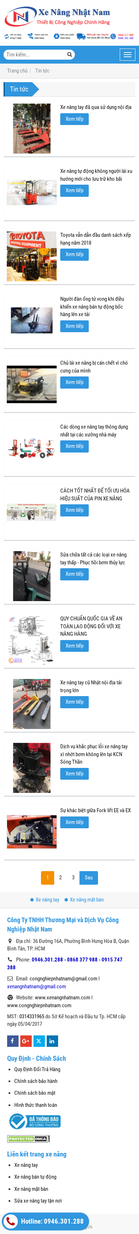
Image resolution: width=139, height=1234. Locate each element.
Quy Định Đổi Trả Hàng (37, 1069)
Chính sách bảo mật (34, 1093)
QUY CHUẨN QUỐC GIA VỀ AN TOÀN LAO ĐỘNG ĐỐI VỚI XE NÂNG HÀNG (91, 626)
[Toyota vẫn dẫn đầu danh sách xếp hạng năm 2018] (32, 256)
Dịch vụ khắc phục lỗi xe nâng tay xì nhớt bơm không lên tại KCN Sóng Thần (94, 754)
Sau (89, 877)
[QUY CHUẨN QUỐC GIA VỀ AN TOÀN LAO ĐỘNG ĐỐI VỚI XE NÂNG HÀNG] (32, 640)
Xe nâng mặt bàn (87, 899)
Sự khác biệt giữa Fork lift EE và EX (95, 810)
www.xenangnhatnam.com (62, 997)
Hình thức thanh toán (35, 1105)
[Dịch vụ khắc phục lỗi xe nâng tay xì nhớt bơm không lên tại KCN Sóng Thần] (32, 768)
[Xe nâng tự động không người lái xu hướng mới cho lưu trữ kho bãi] (32, 193)
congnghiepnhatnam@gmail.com (63, 978)
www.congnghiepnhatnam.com (39, 1005)
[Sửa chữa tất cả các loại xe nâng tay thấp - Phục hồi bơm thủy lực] (32, 576)
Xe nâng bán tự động (35, 1177)
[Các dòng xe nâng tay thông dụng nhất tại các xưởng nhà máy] (32, 448)
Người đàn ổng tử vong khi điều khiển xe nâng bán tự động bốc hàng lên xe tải (92, 307)
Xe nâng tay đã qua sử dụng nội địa (96, 107)
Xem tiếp (74, 119)
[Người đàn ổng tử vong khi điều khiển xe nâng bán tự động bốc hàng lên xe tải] (32, 320)
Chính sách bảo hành (35, 1081)
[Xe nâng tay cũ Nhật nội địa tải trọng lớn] (32, 704)
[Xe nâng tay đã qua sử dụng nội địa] (32, 129)
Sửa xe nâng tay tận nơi (38, 1201)
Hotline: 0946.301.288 (52, 1221)
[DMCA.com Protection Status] (28, 1138)
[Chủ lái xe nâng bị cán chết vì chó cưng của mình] (32, 384)
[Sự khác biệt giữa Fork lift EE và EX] (32, 832)
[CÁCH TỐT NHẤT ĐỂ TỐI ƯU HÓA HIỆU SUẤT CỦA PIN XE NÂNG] (32, 512)
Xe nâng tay (47, 899)
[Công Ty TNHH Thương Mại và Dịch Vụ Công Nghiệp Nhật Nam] (57, 17)
